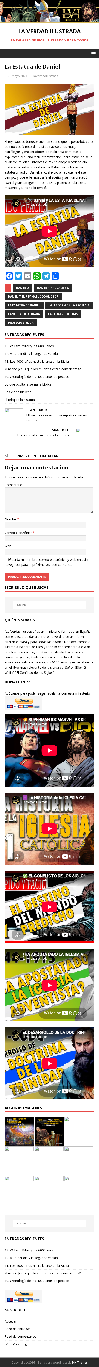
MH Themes (79, 1362)
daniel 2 (22, 288)
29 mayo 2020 (17, 76)
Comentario (13, 485)
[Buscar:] (49, 605)
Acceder (11, 1321)
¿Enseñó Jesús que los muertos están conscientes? (43, 369)
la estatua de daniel (24, 305)
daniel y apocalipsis (53, 288)
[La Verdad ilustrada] (49, 20)
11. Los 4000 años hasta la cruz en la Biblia (37, 361)
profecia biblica (20, 323)
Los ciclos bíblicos (18, 392)
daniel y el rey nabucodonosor (33, 296)
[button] (92, 53)
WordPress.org (16, 1344)
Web (8, 546)
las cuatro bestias (63, 314)
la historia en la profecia (69, 305)
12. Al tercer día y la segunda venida (31, 353)
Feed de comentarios (20, 1336)
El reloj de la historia (20, 400)
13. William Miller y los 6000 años (29, 346)
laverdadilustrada (45, 76)
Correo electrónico (18, 532)
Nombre (11, 519)
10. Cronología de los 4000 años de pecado (37, 376)
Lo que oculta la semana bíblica (28, 384)
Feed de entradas (18, 1329)
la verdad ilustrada (24, 314)
